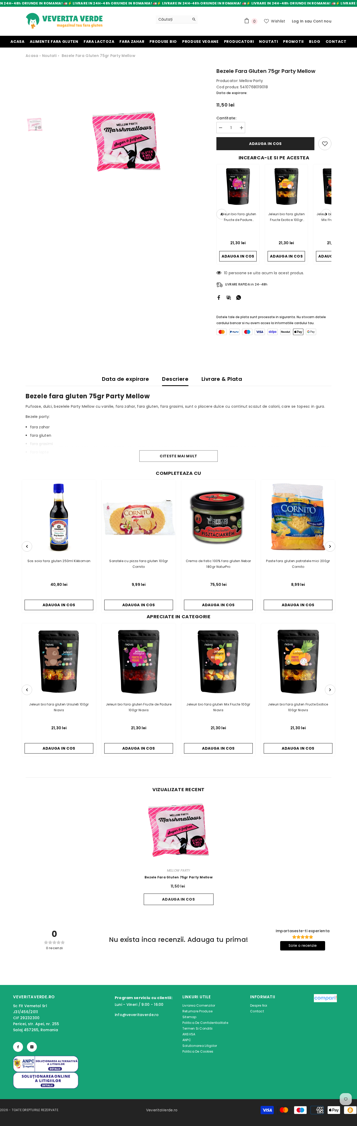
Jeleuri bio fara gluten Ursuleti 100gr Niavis (59, 707)
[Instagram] (32, 1047)
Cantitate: (226, 118)
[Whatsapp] (238, 297)
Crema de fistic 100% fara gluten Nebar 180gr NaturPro (218, 564)
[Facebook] (218, 297)
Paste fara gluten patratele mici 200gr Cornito (298, 564)
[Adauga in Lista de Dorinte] (324, 143)
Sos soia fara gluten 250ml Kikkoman (59, 561)
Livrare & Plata (221, 379)
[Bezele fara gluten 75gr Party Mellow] (179, 830)
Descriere (175, 379)
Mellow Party (251, 80)
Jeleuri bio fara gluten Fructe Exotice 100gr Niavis (298, 707)
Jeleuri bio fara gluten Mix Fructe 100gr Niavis (218, 707)
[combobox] (172, 19)
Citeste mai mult (178, 456)
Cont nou (322, 21)
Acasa (32, 55)
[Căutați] (177, 19)
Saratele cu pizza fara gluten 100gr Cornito (138, 564)
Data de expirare (125, 379)
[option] (126, 141)
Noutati (49, 55)
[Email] (228, 297)
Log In (298, 21)
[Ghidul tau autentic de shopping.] (325, 1025)
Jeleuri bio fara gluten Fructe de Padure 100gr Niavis (138, 707)
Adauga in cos (265, 143)
